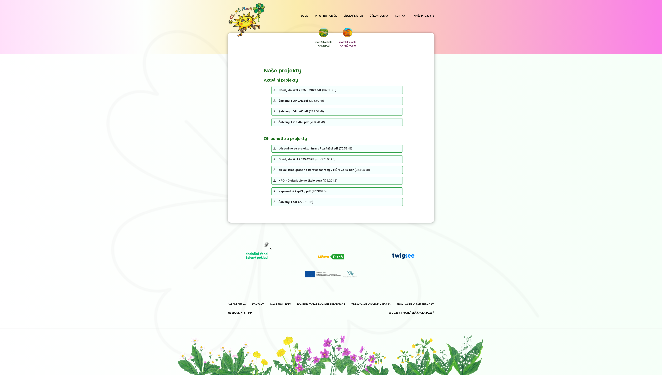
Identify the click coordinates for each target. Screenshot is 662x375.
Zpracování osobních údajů (370, 304)
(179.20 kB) (307, 180)
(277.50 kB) (301, 111)
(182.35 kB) (307, 90)
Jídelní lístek (353, 15)
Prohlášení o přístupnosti (415, 304)
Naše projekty (424, 15)
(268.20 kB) (301, 122)
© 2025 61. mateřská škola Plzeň (411, 312)
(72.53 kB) (315, 148)
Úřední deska (379, 15)
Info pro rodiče (326, 15)
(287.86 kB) (302, 191)
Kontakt (401, 15)
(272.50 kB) (295, 202)
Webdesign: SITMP (240, 312)
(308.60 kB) (301, 101)
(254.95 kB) (324, 170)
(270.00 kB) (306, 159)
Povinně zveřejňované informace (321, 304)
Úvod (304, 15)
